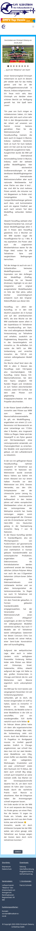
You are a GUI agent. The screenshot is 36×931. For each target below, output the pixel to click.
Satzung (23, 866)
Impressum (6, 866)
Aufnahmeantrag (26, 874)
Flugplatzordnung (26, 871)
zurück (18, 852)
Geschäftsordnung (27, 869)
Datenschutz (7, 869)
